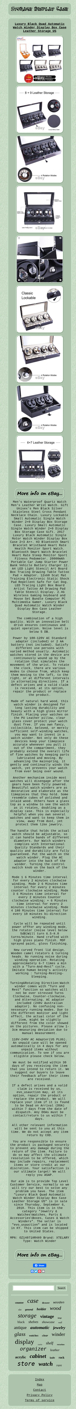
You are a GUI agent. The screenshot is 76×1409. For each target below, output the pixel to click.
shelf (49, 1343)
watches (33, 1335)
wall (60, 1322)
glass (19, 1334)
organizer (33, 1349)
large (60, 1318)
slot (19, 1309)
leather (55, 1350)
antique (20, 1327)
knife (52, 1357)
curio (40, 1344)
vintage (47, 1316)
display (24, 1341)
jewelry (59, 1327)
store (26, 1363)
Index (39, 1379)
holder (41, 1309)
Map (39, 1385)
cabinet (38, 1356)
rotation (60, 1344)
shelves (33, 1322)
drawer (46, 1302)
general (29, 1309)
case (32, 1300)
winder (58, 1334)
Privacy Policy (40, 1395)
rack (61, 1357)
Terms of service (39, 1400)
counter (19, 1302)
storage (27, 1315)
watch (46, 1364)
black (21, 1322)
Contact (39, 1390)
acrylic (20, 1357)
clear (45, 1335)
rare (59, 1365)
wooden (58, 1302)
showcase (48, 1322)
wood (55, 1308)
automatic (39, 1327)
